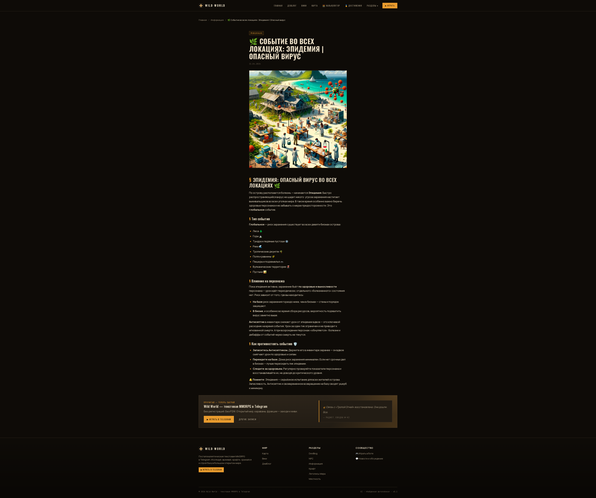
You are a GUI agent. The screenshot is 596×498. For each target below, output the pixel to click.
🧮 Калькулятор (331, 5)
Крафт (312, 468)
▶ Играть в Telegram (219, 419)
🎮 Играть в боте (364, 453)
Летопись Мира (317, 473)
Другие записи (247, 419)
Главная (278, 5)
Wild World (215, 5)
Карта (315, 5)
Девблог (291, 5)
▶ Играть (390, 5)
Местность (315, 478)
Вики (304, 5)
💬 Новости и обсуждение (369, 458)
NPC (311, 458)
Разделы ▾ (372, 5)
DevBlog (313, 453)
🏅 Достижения (353, 5)
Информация (217, 20)
